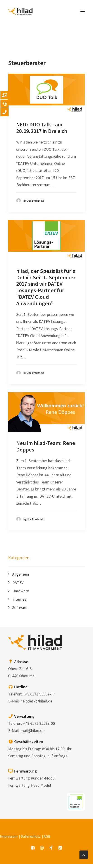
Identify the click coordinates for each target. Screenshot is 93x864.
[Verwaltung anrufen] (4, 112)
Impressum (9, 836)
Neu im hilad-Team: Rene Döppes (45, 446)
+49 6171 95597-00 (39, 723)
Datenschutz (31, 836)
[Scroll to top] (83, 854)
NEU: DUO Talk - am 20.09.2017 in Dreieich (41, 128)
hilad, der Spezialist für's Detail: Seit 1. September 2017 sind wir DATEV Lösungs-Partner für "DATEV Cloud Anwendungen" (45, 287)
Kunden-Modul (43, 778)
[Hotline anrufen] (4, 104)
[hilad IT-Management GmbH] (20, 11)
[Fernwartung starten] (4, 95)
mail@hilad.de (32, 730)
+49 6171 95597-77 (39, 694)
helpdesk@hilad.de (36, 701)
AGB (47, 836)
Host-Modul (41, 785)
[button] (82, 11)
